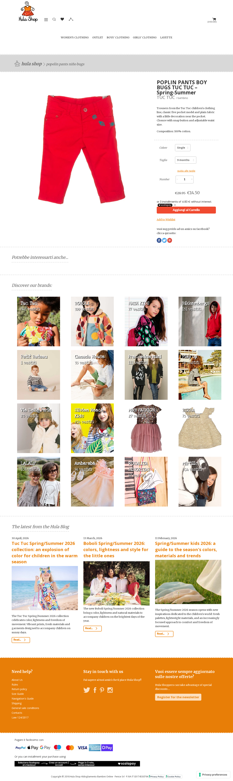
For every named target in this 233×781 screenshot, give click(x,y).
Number (164, 179)
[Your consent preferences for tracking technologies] (213, 774)
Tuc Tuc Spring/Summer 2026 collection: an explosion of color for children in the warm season (45, 552)
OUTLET (97, 37)
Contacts (17, 712)
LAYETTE (166, 37)
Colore (163, 147)
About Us (17, 680)
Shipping (16, 703)
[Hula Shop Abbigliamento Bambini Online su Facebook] (95, 690)
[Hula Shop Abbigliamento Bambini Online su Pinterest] (102, 690)
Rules (15, 684)
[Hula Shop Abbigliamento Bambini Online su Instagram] (110, 690)
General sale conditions (25, 708)
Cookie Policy (174, 776)
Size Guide (18, 694)
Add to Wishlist (166, 219)
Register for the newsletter (178, 697)
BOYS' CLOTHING (118, 37)
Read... (17, 640)
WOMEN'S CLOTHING (75, 37)
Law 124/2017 (20, 717)
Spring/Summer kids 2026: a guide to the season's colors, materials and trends (186, 549)
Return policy (19, 689)
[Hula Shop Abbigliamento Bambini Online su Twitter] (86, 690)
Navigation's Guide (23, 698)
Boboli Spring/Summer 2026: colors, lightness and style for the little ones (115, 549)
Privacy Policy (157, 776)
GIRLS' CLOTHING (145, 37)
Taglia (163, 160)
